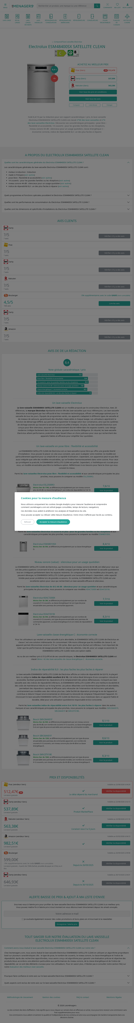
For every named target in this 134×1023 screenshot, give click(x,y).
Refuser (27, 522)
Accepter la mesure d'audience (53, 522)
